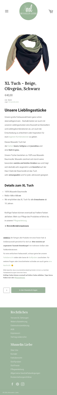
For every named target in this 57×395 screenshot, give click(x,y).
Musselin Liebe (13, 392)
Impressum (15, 333)
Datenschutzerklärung (20, 325)
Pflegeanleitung (20, 221)
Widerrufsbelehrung (19, 322)
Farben (10, 146)
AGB (12, 329)
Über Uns (14, 350)
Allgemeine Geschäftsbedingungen (25, 373)
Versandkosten (13, 102)
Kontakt (14, 354)
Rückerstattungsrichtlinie (21, 377)
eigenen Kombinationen (19, 137)
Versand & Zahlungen (20, 318)
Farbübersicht (8, 257)
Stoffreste (15, 365)
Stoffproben (33, 257)
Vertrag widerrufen (19, 337)
